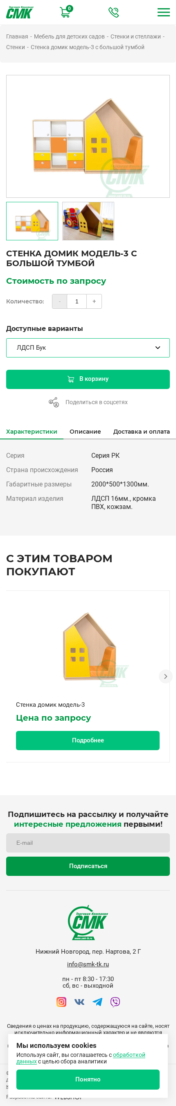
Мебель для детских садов (69, 36)
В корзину (93, 378)
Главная (17, 36)
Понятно (88, 1079)
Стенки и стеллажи (136, 36)
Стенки (15, 47)
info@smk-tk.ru (88, 964)
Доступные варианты (44, 328)
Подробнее (88, 740)
